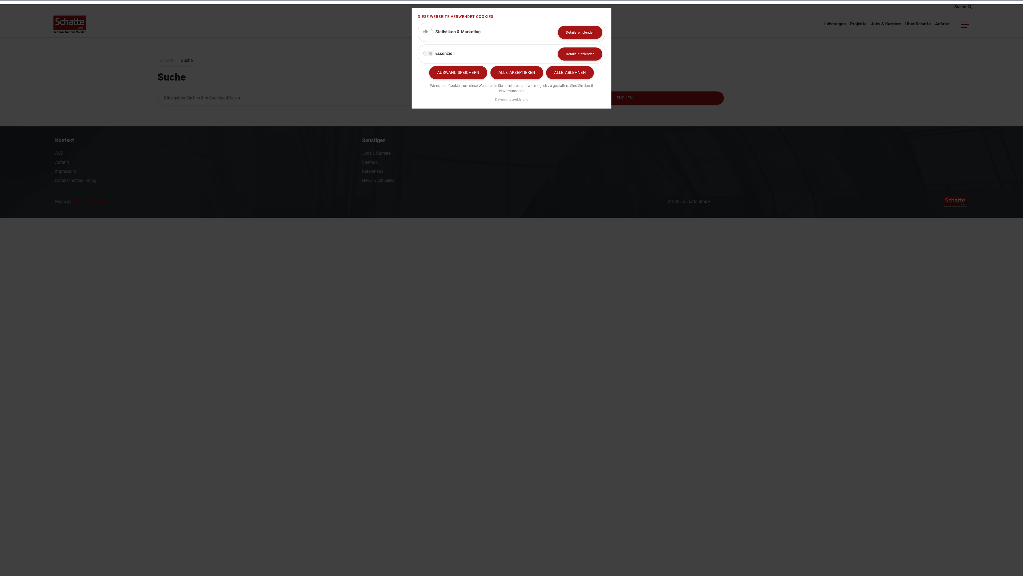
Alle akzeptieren (516, 72)
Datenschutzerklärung (511, 99)
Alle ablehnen (570, 72)
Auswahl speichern (458, 72)
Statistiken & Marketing (458, 31)
